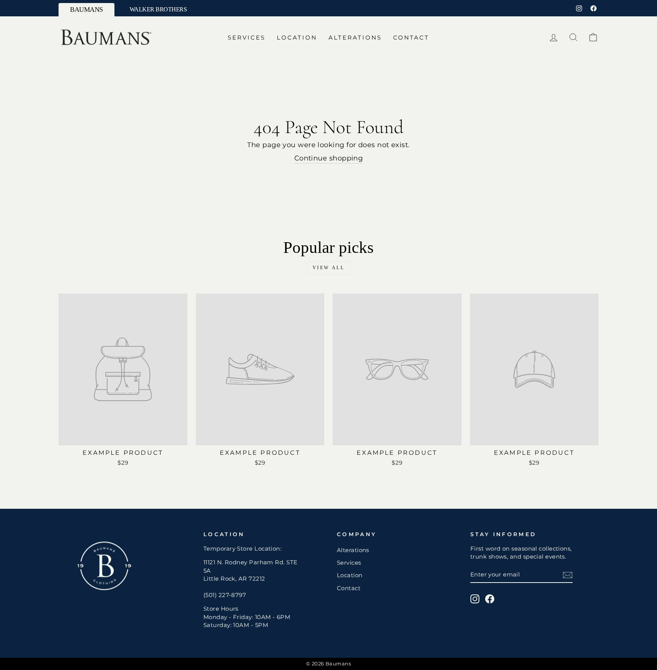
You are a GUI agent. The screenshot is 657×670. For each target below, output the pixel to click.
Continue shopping (328, 158)
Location (297, 37)
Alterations (355, 37)
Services (246, 37)
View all (329, 267)
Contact (411, 37)
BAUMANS (86, 9)
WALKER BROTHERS (158, 9)
